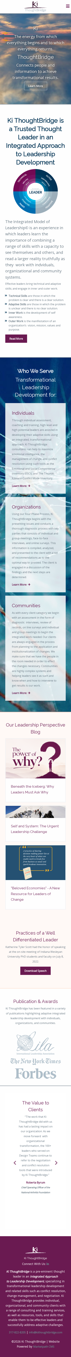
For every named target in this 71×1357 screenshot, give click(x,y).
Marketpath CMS (43, 1346)
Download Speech (35, 971)
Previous (15, 1163)
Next (56, 1163)
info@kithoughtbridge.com (45, 1332)
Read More (16, 338)
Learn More (35, 86)
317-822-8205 (17, 1332)
